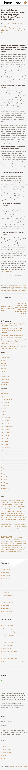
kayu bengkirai (20, 537)
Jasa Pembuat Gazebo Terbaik (7, 534)
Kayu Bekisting (5, 417)
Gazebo (3, 408)
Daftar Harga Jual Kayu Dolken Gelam (16, 287)
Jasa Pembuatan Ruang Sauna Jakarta (14, 526)
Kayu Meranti (5, 441)
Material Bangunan (21, 543)
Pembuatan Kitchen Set (9, 668)
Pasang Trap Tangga (13, 545)
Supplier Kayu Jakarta (17, 766)
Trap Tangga (5, 483)
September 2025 (6, 357)
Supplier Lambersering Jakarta (12, 551)
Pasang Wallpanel (8, 642)
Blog (2, 8)
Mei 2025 (3, 368)
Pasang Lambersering (9, 632)
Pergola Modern (17, 547)
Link (4, 758)
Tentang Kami (7, 752)
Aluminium (4, 393)
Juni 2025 (4, 366)
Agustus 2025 (5, 360)
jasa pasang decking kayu (9, 502)
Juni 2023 (4, 385)
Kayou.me (6, 536)
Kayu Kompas (5, 432)
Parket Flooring (4, 545)
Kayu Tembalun (5, 447)
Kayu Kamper (5, 429)
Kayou (23, 534)
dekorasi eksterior (4, 500)
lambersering (17, 541)
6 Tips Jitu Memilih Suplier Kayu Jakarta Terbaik (7, 308)
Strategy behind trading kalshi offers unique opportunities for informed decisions (12, 330)
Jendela (3, 414)
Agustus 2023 (5, 382)
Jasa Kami (6, 746)
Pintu (2, 471)
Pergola (3, 468)
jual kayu (14, 66)
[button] (25, 2)
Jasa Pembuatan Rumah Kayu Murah (16, 532)
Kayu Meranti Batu (8, 602)
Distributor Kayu (6, 405)
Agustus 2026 (5, 355)
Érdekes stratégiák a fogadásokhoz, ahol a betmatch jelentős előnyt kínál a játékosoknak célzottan (14, 342)
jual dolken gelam (6, 62)
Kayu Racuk (4, 444)
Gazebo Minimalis (21, 500)
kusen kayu (11, 541)
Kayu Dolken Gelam (10, 8)
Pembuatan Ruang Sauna (10, 651)
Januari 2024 (5, 379)
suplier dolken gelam (13, 290)
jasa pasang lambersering (16, 506)
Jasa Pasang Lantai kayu (11, 511)
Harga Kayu (4, 411)
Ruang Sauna (5, 474)
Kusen (3, 459)
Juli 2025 (3, 363)
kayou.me (19, 23)
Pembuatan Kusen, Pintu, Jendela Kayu (14, 661)
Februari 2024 (5, 376)
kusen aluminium (18, 539)
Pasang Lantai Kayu (8, 625)
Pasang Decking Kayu (9, 629)
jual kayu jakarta (17, 534)
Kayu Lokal (4, 438)
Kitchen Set (4, 453)
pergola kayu (11, 547)
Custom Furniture (6, 399)
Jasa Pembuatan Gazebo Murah (19, 517)
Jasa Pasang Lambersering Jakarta (13, 509)
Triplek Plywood (5, 489)
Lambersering (5, 462)
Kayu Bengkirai (5, 420)
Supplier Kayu (5, 480)
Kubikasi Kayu (5, 456)
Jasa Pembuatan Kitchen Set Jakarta (13, 519)
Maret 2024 (4, 374)
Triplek (3, 486)
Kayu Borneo (5, 423)
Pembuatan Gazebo (8, 645)
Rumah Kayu (5, 477)
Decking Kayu (5, 402)
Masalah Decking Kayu (10, 543)
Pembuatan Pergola (8, 648)
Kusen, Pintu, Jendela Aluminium (12, 665)
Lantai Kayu (4, 465)
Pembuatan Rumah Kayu (10, 658)
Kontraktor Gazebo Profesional (7, 539)
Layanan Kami (7, 749)
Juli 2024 (4, 371)
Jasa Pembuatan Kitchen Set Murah (10, 522)
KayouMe (14, 537)
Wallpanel (4, 492)
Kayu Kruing (5, 435)
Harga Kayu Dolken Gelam (7, 288)
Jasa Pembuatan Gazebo (16, 515)
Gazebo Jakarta (12, 500)
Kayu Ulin (4, 450)
